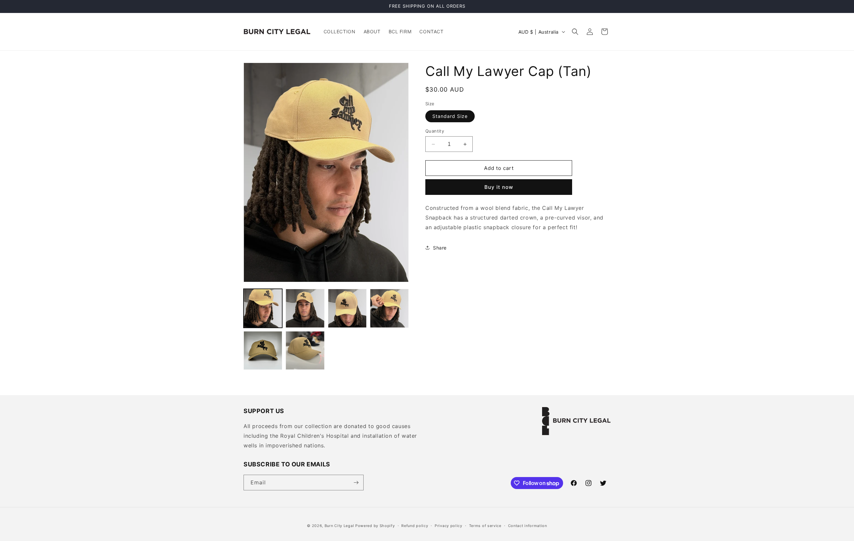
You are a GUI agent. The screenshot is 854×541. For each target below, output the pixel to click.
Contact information (527, 525)
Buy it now (498, 187)
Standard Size (450, 116)
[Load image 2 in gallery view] (305, 308)
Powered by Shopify (375, 525)
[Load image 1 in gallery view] (263, 308)
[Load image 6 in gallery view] (305, 350)
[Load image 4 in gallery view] (389, 308)
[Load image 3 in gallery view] (347, 308)
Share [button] (440, 248)
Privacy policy (448, 525)
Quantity (434, 131)
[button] (575, 31)
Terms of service (485, 525)
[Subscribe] (356, 482)
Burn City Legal (339, 525)
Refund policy (414, 525)
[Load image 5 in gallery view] (263, 350)
